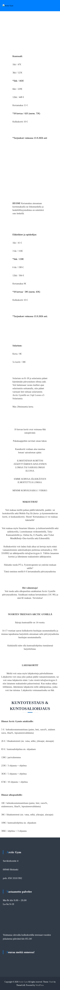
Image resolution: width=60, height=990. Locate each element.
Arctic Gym (23, 982)
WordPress (40, 985)
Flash (51, 982)
